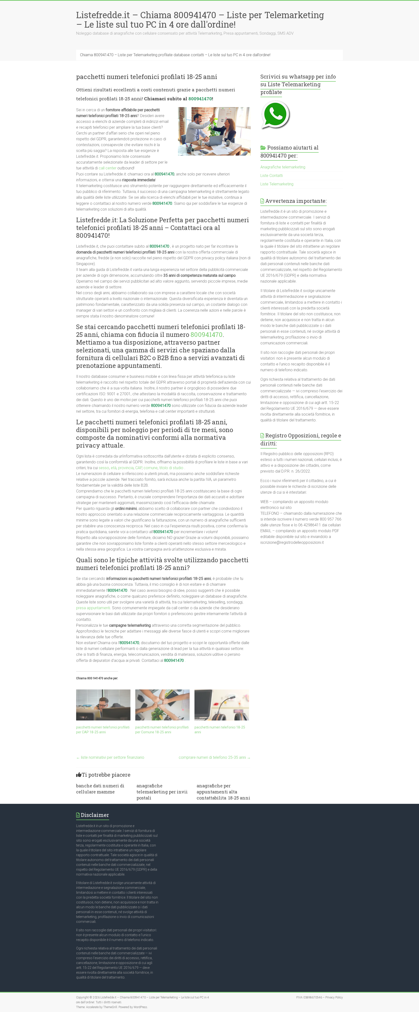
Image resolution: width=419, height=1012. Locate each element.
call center (107, 168)
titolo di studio (171, 468)
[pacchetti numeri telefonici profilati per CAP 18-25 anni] (103, 704)
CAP (138, 468)
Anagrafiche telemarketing (282, 167)
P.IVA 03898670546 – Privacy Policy (319, 997)
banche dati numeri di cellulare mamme (100, 789)
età (113, 468)
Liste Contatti (271, 175)
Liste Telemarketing (276, 184)
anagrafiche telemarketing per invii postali (162, 792)
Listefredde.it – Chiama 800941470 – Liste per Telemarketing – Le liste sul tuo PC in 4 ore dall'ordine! (200, 19)
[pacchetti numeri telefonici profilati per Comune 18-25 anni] (162, 704)
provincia (126, 468)
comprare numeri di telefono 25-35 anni (215, 757)
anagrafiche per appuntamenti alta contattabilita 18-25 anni (223, 792)
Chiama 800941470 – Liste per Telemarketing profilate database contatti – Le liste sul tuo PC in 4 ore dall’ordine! (175, 55)
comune (151, 468)
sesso (104, 468)
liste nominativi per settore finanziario (110, 757)
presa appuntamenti (93, 608)
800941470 (200, 98)
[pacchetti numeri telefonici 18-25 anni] (221, 704)
